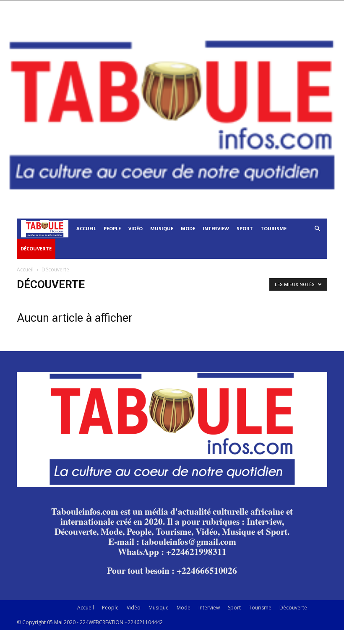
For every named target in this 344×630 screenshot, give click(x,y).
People (112, 228)
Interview (216, 228)
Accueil (86, 228)
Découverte (36, 248)
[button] (317, 229)
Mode (188, 228)
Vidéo (135, 228)
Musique (161, 228)
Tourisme (274, 228)
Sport (245, 228)
